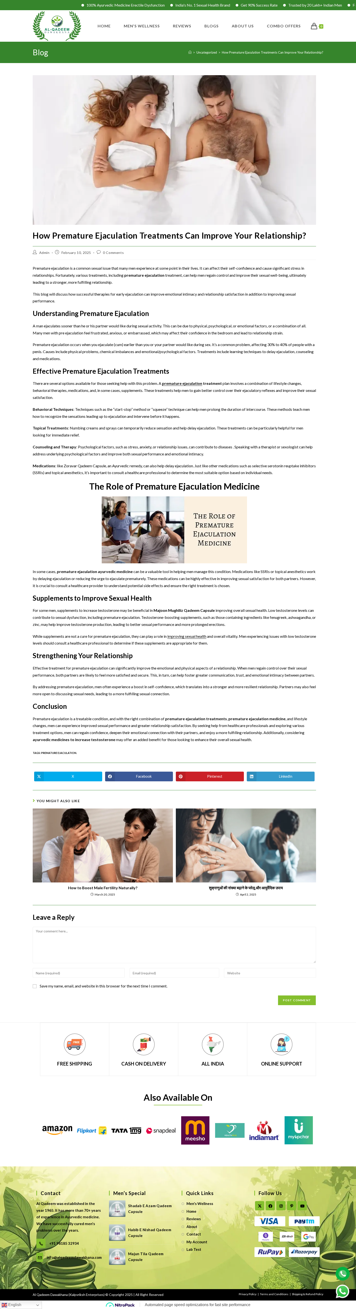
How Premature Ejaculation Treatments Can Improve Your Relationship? (272, 52)
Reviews (193, 1219)
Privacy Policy (247, 1294)
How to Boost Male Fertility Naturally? (103, 887)
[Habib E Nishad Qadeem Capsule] (117, 1232)
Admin (44, 252)
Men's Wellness (199, 1203)
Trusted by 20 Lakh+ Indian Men (268, 5)
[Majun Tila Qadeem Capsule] (117, 1256)
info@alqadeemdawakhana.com (74, 1257)
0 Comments (113, 252)
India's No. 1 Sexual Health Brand (155, 5)
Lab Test (193, 1249)
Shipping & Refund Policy (307, 1294)
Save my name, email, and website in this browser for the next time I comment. (103, 986)
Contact (193, 1234)
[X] (259, 1205)
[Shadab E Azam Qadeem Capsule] (117, 1208)
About (191, 1226)
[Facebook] (270, 1205)
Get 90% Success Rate (212, 5)
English (14, 1305)
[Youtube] (302, 1205)
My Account (196, 1242)
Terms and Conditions (274, 1294)
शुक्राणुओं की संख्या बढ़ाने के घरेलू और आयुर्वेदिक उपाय (246, 887)
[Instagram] (281, 1205)
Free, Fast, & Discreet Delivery (331, 5)
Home (191, 1211)
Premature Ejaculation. (59, 752)
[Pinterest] (291, 1205)
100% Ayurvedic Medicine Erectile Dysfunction (78, 5)
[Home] (190, 52)
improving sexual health (186, 636)
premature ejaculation (182, 383)
